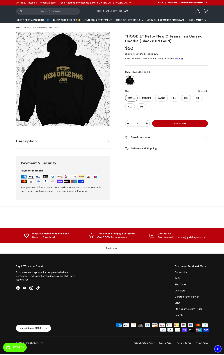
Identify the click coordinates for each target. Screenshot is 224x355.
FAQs (161, 2)
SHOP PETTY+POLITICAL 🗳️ (33, 20)
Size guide (203, 91)
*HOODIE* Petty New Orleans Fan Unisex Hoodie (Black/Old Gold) (42, 27)
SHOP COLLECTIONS (128, 20)
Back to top (112, 248)
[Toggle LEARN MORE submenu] (205, 20)
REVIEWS (172, 2)
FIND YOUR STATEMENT (98, 20)
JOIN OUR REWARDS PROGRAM (165, 20)
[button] (206, 11)
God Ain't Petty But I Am (33, 343)
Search (179, 315)
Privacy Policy (202, 343)
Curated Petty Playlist (187, 296)
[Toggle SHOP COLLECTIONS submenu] (142, 20)
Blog (177, 302)
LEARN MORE (195, 20)
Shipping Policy (165, 343)
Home (18, 27)
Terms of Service (184, 343)
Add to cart (180, 123)
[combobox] (48, 11)
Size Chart (180, 284)
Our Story (180, 290)
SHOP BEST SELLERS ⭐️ (67, 20)
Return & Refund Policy (144, 343)
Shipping (129, 53)
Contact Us (181, 272)
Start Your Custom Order (188, 308)
